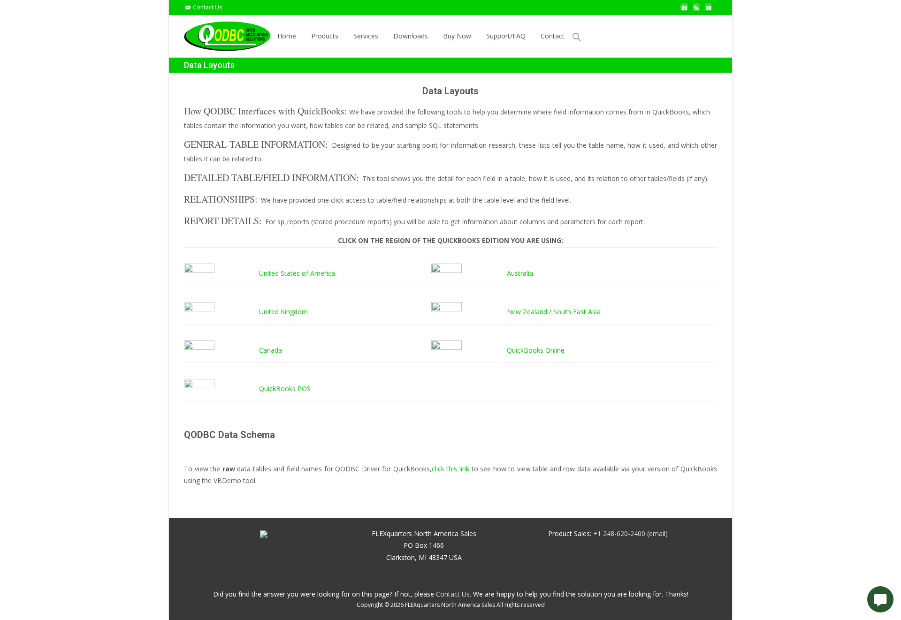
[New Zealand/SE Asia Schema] (446, 311)
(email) (657, 533)
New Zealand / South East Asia (554, 311)
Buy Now (457, 35)
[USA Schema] (199, 272)
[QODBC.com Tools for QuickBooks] (220, 34)
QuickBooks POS (285, 388)
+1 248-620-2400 (619, 533)
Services (365, 35)
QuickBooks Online (536, 350)
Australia (520, 273)
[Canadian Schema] (199, 349)
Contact (553, 35)
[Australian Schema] (446, 272)
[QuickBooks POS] (199, 388)
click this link (450, 468)
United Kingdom (283, 311)
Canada (270, 350)
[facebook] (684, 10)
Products (324, 35)
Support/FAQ (506, 35)
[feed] (696, 10)
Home (286, 35)
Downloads (410, 35)
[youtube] (708, 10)
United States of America (297, 273)
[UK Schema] (199, 311)
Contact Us (207, 7)
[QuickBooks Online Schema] (446, 349)
